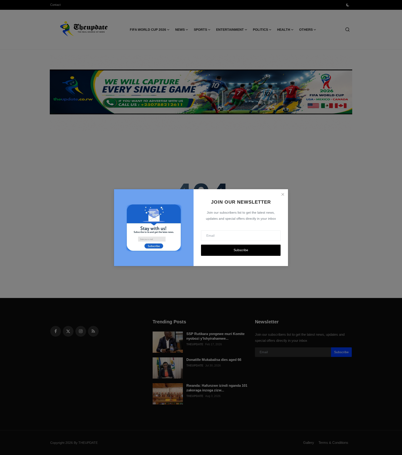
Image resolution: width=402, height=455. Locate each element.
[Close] (283, 194)
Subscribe (241, 250)
